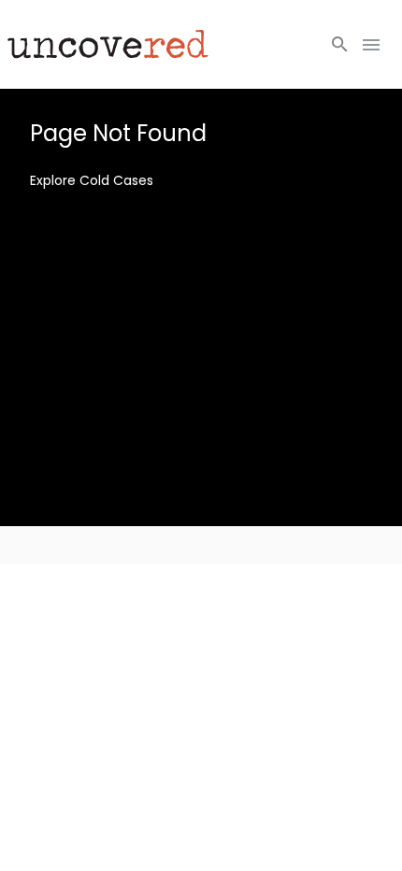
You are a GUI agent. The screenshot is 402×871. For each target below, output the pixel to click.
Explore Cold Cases (91, 180)
